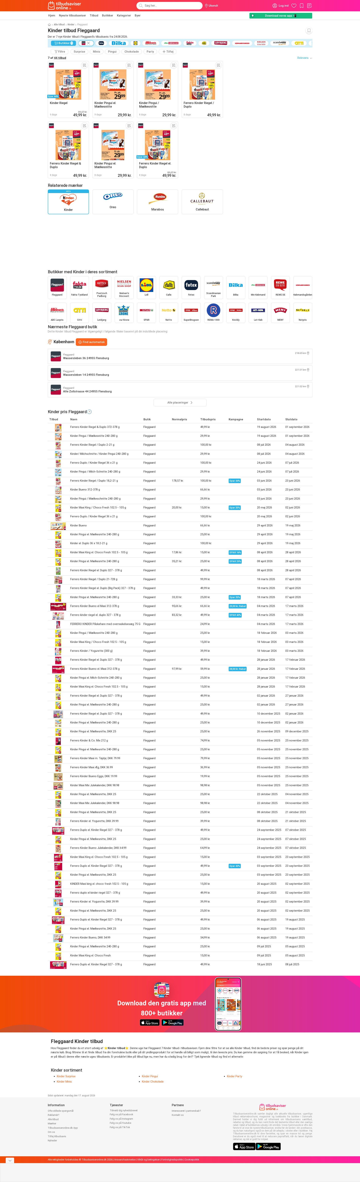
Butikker (107, 15)
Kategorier (124, 15)
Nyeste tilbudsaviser (72, 15)
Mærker (52, 1123)
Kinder (71, 24)
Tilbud (94, 15)
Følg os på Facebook (121, 1114)
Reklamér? (53, 1115)
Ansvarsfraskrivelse (124, 1159)
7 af (57, 58)
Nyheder (52, 1140)
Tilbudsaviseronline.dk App (63, 1127)
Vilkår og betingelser (148, 1159)
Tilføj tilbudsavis (57, 1136)
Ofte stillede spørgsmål (61, 1110)
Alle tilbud (59, 24)
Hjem (51, 15)
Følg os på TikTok (120, 1127)
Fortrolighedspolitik (172, 1159)
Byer (138, 15)
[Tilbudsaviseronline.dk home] (64, 5)
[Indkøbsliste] (309, 6)
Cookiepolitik (192, 1159)
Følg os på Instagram (121, 1118)
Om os (51, 1132)
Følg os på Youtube (120, 1122)
